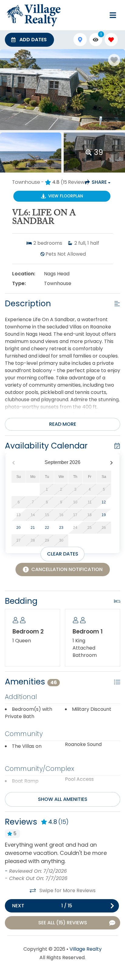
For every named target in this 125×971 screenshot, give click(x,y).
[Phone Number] (98, 15)
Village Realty (85, 949)
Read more (62, 424)
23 (61, 528)
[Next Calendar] (111, 462)
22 (47, 528)
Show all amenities (62, 799)
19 (104, 515)
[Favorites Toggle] (111, 39)
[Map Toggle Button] (79, 39)
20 (18, 528)
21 (33, 528)
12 (104, 502)
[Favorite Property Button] (114, 60)
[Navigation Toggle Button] (113, 15)
